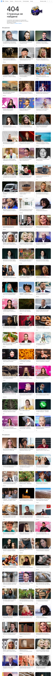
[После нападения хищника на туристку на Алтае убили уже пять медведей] (10, 55)
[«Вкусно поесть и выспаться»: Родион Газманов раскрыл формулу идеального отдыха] (26, 340)
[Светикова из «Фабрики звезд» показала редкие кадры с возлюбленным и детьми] (26, 273)
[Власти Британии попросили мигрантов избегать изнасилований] (10, 89)
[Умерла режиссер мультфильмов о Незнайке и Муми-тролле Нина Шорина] (26, 613)
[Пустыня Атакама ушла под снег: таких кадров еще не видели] (43, 596)
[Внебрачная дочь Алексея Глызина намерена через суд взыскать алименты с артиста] (43, 89)
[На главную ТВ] (3, 1)
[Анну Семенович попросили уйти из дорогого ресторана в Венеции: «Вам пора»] (26, 139)
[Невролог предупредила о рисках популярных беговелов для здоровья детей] (10, 524)
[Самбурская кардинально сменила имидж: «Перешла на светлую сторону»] (10, 306)
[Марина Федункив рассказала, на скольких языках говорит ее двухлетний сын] (43, 579)
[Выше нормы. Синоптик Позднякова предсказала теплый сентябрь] (43, 72)
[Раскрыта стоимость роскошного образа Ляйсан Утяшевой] (10, 357)
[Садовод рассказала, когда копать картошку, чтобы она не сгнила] (10, 407)
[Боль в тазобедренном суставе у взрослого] (26, 646)
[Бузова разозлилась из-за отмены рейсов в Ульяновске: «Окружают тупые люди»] (43, 357)
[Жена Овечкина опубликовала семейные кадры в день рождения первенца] (26, 323)
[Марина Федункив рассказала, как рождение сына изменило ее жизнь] (43, 223)
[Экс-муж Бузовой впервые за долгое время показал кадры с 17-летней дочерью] (43, 189)
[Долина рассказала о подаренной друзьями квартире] (43, 424)
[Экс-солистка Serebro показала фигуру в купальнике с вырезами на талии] (10, 474)
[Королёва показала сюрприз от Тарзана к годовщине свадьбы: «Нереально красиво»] (10, 646)
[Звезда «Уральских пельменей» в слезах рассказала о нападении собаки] (43, 646)
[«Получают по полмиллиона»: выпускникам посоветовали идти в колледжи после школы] (10, 457)
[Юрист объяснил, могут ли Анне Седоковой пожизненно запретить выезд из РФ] (26, 630)
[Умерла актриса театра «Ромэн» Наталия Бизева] (43, 156)
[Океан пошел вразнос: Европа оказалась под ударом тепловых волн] (43, 139)
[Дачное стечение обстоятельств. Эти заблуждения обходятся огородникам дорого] (26, 256)
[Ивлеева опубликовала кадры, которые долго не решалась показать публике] (26, 172)
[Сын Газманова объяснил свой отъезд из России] (26, 38)
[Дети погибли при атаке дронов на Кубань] (10, 189)
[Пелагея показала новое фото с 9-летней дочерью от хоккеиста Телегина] (26, 89)
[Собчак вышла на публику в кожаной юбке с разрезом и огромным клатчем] (26, 424)
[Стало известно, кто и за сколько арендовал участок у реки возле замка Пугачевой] (10, 172)
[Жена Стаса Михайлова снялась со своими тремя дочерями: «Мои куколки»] (43, 563)
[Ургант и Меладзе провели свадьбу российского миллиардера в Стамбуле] (26, 105)
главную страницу (18, 23)
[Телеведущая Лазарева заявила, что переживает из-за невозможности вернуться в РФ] (43, 340)
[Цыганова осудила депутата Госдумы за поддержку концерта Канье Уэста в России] (43, 55)
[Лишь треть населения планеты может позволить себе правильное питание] (10, 340)
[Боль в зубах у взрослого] (26, 407)
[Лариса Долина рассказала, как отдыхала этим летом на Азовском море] (26, 474)
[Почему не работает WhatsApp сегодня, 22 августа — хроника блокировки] (43, 407)
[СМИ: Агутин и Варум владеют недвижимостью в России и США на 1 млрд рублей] (10, 156)
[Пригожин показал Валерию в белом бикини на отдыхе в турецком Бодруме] (10, 139)
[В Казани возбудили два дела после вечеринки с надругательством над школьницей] (26, 72)
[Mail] (1, 1)
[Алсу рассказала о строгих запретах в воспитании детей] (43, 457)
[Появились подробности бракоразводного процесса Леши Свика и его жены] (43, 273)
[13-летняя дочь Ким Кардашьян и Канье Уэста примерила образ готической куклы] (10, 290)
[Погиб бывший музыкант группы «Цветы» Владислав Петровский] (26, 596)
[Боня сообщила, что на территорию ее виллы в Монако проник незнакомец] (10, 273)
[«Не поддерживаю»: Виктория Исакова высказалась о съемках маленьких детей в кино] (26, 507)
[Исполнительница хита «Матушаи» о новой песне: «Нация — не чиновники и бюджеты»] (26, 457)
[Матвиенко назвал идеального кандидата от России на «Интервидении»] (43, 239)
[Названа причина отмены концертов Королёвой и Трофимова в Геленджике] (10, 105)
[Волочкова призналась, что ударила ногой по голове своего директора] (43, 546)
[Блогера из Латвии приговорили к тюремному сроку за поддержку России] (43, 663)
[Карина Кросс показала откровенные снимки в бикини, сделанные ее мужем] (26, 373)
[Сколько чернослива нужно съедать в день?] (26, 189)
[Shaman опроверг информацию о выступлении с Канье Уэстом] (26, 390)
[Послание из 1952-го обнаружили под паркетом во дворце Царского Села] (26, 563)
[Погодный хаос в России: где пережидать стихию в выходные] (10, 507)
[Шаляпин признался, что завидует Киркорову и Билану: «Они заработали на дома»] (26, 546)
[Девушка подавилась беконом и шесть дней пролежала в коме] (26, 206)
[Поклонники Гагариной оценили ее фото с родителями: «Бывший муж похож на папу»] (26, 239)
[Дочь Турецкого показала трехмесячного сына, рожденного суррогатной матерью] (26, 663)
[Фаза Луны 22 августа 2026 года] (10, 390)
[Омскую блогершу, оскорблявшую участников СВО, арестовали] (43, 613)
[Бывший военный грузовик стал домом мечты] (43, 172)
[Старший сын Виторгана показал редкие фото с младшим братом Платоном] (10, 663)
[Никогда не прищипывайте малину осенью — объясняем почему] (26, 579)
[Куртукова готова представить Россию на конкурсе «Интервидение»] (43, 373)
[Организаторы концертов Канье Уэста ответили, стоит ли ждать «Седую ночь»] (10, 323)
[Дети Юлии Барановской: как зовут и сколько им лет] (26, 156)
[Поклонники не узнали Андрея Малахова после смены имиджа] (10, 256)
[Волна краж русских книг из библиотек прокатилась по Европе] (10, 223)
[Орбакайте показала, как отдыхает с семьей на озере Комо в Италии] (26, 290)
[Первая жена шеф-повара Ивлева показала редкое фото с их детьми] (26, 55)
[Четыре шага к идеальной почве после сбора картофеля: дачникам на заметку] (10, 373)
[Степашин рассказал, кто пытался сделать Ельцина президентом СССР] (10, 579)
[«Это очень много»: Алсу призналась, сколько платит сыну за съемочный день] (43, 630)
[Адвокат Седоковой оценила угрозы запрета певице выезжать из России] (10, 239)
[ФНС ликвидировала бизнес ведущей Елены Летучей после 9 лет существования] (26, 440)
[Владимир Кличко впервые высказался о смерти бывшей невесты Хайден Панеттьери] (43, 38)
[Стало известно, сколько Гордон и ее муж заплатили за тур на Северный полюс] (43, 507)
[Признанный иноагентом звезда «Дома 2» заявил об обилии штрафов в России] (10, 630)
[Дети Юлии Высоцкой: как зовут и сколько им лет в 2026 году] (10, 546)
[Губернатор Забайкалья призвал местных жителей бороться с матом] (43, 290)
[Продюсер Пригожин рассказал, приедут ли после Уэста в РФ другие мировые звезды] (43, 306)
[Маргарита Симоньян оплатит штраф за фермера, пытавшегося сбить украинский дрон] (10, 206)
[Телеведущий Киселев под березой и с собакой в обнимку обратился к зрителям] (10, 72)
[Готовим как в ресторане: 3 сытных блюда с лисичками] (26, 357)
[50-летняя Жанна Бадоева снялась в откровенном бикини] (26, 122)
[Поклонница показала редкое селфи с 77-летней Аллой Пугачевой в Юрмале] (43, 122)
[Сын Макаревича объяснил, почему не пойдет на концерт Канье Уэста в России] (43, 491)
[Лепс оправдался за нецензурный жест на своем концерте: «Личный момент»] (43, 390)
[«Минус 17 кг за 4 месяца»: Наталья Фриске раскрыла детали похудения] (10, 424)
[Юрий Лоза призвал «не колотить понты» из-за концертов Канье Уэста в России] (26, 223)
